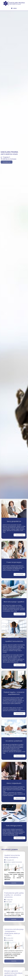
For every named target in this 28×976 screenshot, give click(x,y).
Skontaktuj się (6, 162)
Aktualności (8, 862)
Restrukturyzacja (9, 940)
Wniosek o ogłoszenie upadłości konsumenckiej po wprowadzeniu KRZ (13, 973)
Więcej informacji (19, 535)
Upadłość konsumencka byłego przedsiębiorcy (12, 856)
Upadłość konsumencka (16, 862)
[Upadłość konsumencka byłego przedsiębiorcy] (14, 867)
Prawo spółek (9, 901)
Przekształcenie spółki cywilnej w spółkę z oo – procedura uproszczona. (13, 895)
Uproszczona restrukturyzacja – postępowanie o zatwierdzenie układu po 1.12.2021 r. (13, 932)
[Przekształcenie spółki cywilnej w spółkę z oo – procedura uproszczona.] (14, 906)
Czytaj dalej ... (14, 883)
